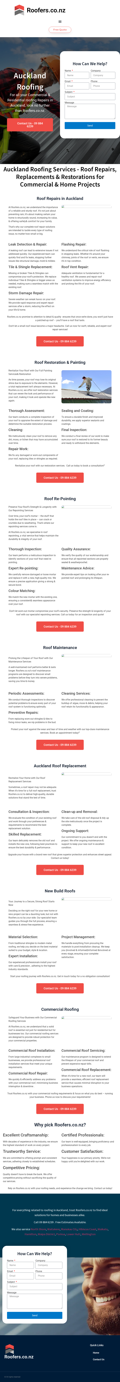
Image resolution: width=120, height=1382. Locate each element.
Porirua (60, 1234)
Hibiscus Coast (87, 1229)
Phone (94, 81)
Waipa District (46, 1234)
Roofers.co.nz (46, 10)
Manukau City (69, 1229)
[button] (60, 21)
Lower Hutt (73, 1234)
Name (68, 71)
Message (69, 102)
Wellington (89, 1234)
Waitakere (53, 1229)
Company (96, 71)
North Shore (38, 1229)
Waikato (103, 1229)
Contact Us (98, 1359)
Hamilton (30, 1234)
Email (68, 81)
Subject (69, 92)
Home (96, 1352)
